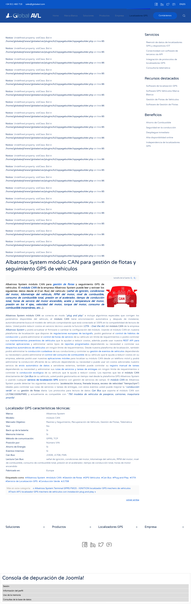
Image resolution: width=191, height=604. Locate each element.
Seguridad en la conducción (161, 127)
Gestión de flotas (73, 477)
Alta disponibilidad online (159, 137)
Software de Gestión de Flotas (162, 104)
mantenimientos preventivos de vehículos (32, 340)
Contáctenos (165, 15)
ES (184, 4)
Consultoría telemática (158, 68)
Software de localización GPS (161, 86)
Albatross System (36, 477)
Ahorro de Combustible (158, 122)
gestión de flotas (63, 284)
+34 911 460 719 (14, 4)
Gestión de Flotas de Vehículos (162, 99)
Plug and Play (121, 477)
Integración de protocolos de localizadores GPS (161, 61)
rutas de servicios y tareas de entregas (76, 369)
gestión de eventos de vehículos (107, 351)
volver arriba (132, 499)
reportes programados (77, 344)
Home (56, 15)
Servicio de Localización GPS (22, 481)
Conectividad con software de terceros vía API (162, 52)
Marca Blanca (70, 15)
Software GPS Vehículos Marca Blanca (162, 93)
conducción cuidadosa (40, 351)
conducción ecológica (31, 372)
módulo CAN (55, 477)
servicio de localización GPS (42, 379)
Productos (104, 15)
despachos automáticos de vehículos (25, 347)
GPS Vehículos (92, 477)
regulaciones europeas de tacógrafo (73, 333)
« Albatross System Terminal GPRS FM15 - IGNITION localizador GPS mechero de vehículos (82, 488)
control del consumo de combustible (64, 354)
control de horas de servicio (58, 337)
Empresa (119, 15)
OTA (133, 477)
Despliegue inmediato (157, 132)
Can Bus (107, 477)
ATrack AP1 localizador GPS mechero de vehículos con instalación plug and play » (52, 491)
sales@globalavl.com (35, 4)
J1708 (65, 481)
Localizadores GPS (138, 15)
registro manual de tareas (124, 365)
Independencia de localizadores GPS (163, 144)
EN (181, 4)
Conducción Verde (50, 481)
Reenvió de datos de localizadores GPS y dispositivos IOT (164, 44)
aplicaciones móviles (59, 358)
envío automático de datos (34, 365)
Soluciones (88, 15)
